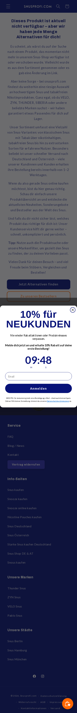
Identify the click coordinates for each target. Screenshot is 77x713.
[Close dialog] (72, 309)
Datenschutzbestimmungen (58, 401)
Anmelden (38, 388)
